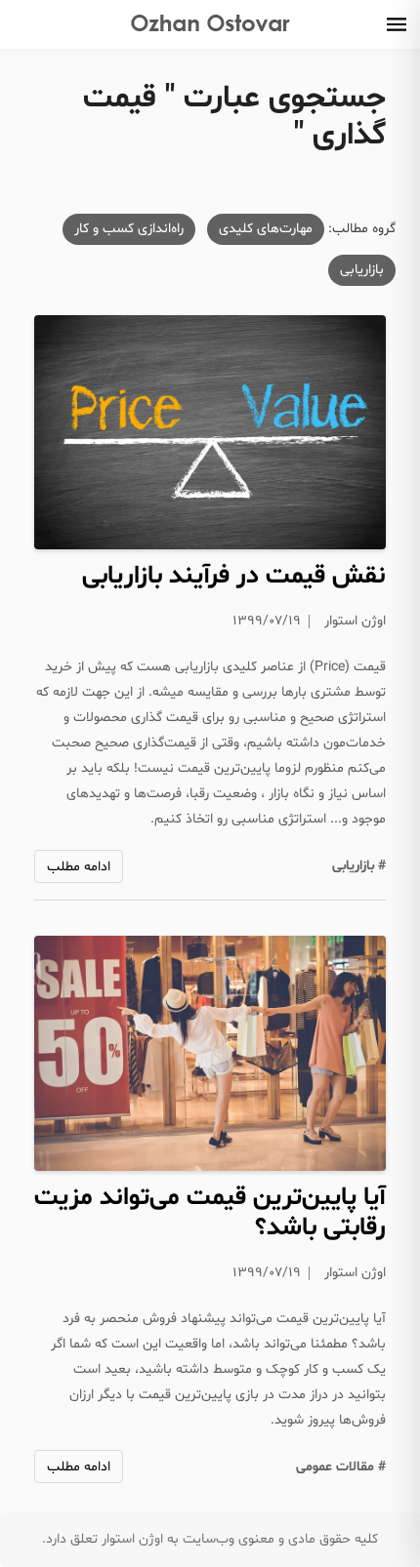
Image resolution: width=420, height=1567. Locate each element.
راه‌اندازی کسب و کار (129, 229)
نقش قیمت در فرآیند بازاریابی (234, 576)
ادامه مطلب (78, 867)
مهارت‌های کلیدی (266, 229)
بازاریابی (362, 270)
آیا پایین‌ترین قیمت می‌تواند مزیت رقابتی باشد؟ (210, 1213)
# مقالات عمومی (341, 1467)
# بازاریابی (359, 866)
